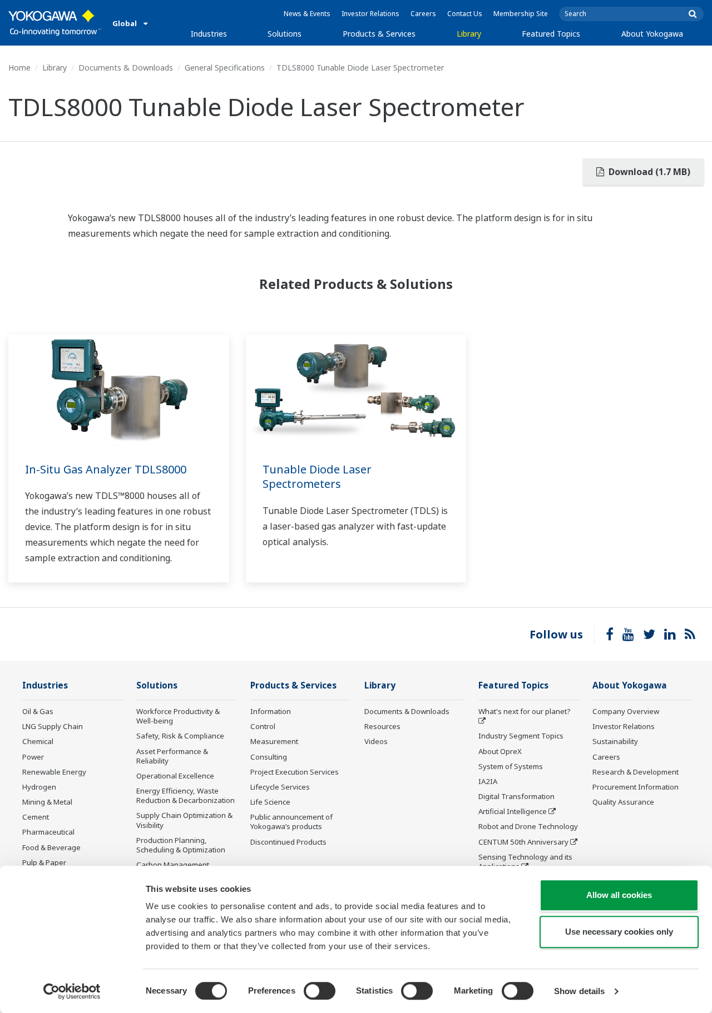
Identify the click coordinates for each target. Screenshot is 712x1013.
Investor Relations (370, 13)
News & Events (307, 13)
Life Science (270, 802)
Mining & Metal (47, 802)
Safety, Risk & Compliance (180, 736)
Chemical (37, 741)
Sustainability (615, 741)
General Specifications (225, 67)
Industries (209, 33)
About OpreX (500, 751)
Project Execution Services (294, 772)
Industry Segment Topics (520, 736)
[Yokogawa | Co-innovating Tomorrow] (54, 22)
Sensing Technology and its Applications (525, 861)
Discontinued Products (288, 842)
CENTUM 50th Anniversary (523, 842)
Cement (35, 817)
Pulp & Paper (44, 862)
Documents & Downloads (125, 67)
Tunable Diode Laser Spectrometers (317, 477)
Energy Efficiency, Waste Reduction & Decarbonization (185, 795)
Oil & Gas (37, 711)
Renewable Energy (54, 772)
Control (262, 726)
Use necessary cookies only (619, 931)
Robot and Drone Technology (528, 826)
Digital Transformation (516, 796)
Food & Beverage (51, 847)
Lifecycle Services (280, 787)
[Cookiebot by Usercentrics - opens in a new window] (72, 991)
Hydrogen (39, 787)
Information (270, 711)
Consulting (268, 757)
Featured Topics (551, 33)
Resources (382, 726)
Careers (423, 13)
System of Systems (510, 766)
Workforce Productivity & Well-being (178, 716)
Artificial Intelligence (512, 811)
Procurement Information (635, 787)
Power (33, 757)
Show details (579, 991)
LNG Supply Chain (52, 726)
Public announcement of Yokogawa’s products (291, 821)
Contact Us (464, 13)
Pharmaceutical (48, 832)
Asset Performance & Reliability (172, 756)
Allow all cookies (619, 895)
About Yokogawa (652, 33)
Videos (376, 741)
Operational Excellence (175, 776)
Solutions (284, 33)
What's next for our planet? (524, 711)
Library (469, 33)
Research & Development (635, 772)
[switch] (319, 991)
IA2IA (487, 781)
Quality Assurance (623, 802)
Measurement (274, 741)
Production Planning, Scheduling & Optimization (180, 845)
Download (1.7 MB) (648, 172)
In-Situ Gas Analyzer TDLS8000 (105, 469)
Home (19, 67)
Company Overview (625, 711)
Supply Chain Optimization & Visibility (184, 820)
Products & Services (379, 33)
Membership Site (520, 13)
